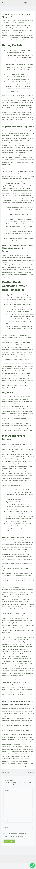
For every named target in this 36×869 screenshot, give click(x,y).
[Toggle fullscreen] (10, 865)
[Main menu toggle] (32, 3)
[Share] (17, 865)
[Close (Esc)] (24, 865)
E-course (18, 858)
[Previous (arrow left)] (3, 868)
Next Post (31, 772)
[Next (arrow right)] (10, 868)
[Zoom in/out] (3, 865)
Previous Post (5, 772)
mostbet (18, 568)
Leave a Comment (7, 20)
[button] (32, 865)
